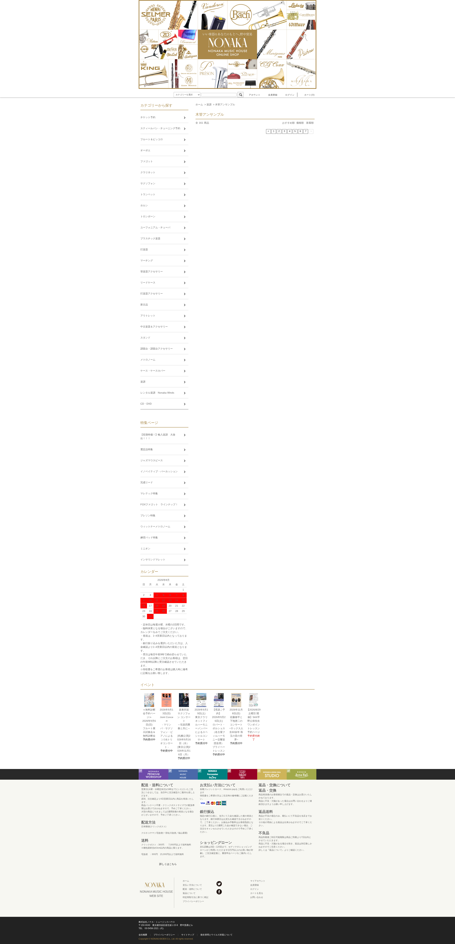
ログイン (290, 95)
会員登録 (273, 95)
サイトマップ (187, 935)
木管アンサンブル (225, 104)
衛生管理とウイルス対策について (216, 935)
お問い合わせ (256, 897)
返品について (189, 893)
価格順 (300, 122)
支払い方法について (192, 885)
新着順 (310, 122)
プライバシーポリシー (193, 901)
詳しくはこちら (168, 864)
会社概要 (143, 935)
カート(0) (309, 95)
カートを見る (256, 893)
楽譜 (209, 104)
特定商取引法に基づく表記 (195, 897)
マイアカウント (257, 881)
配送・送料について (192, 889)
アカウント (255, 95)
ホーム (199, 104)
